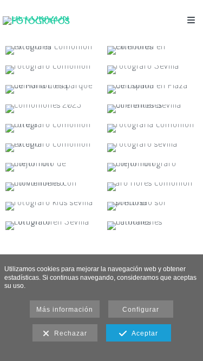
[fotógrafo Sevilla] (152, 69)
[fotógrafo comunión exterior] (50, 147)
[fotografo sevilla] (152, 147)
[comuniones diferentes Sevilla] (152, 108)
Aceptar (142, 333)
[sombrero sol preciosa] (152, 206)
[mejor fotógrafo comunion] (152, 167)
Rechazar (68, 333)
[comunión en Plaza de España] (152, 89)
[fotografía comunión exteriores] (50, 50)
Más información (64, 309)
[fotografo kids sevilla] (50, 206)
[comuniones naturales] (152, 225)
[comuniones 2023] (50, 108)
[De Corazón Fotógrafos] (52, 20)
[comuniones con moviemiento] (50, 186)
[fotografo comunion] (50, 69)
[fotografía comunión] (152, 128)
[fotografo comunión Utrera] (50, 128)
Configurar (140, 309)
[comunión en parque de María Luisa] (50, 89)
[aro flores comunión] (152, 186)
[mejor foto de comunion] (50, 167)
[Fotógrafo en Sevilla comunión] (50, 225)
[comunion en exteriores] (152, 50)
